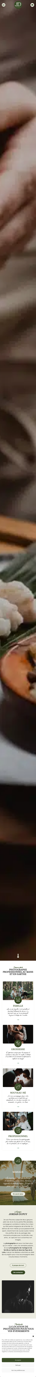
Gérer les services (17, 1355)
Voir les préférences (18, 1370)
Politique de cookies (9, 1374)
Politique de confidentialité (24, 1374)
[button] (33, 1336)
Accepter (18, 1360)
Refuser (18, 1365)
